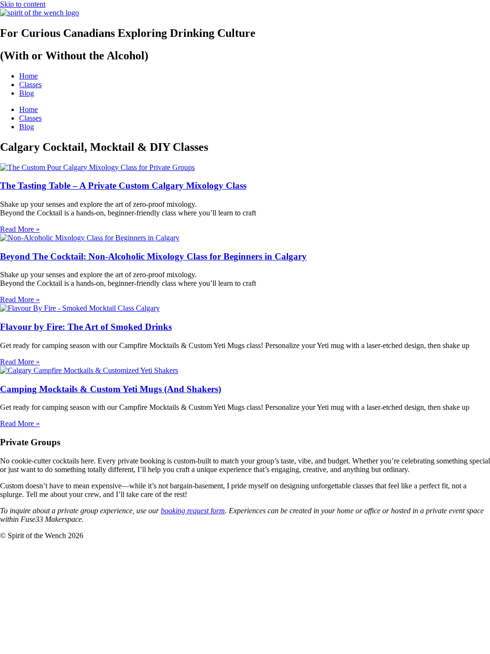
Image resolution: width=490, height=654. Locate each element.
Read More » (20, 229)
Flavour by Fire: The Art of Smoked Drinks (86, 327)
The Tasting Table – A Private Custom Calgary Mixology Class (123, 185)
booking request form (193, 511)
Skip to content (22, 4)
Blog (26, 93)
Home (28, 76)
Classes (30, 84)
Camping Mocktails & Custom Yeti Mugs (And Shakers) (110, 389)
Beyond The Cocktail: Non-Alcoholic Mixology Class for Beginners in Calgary (153, 256)
